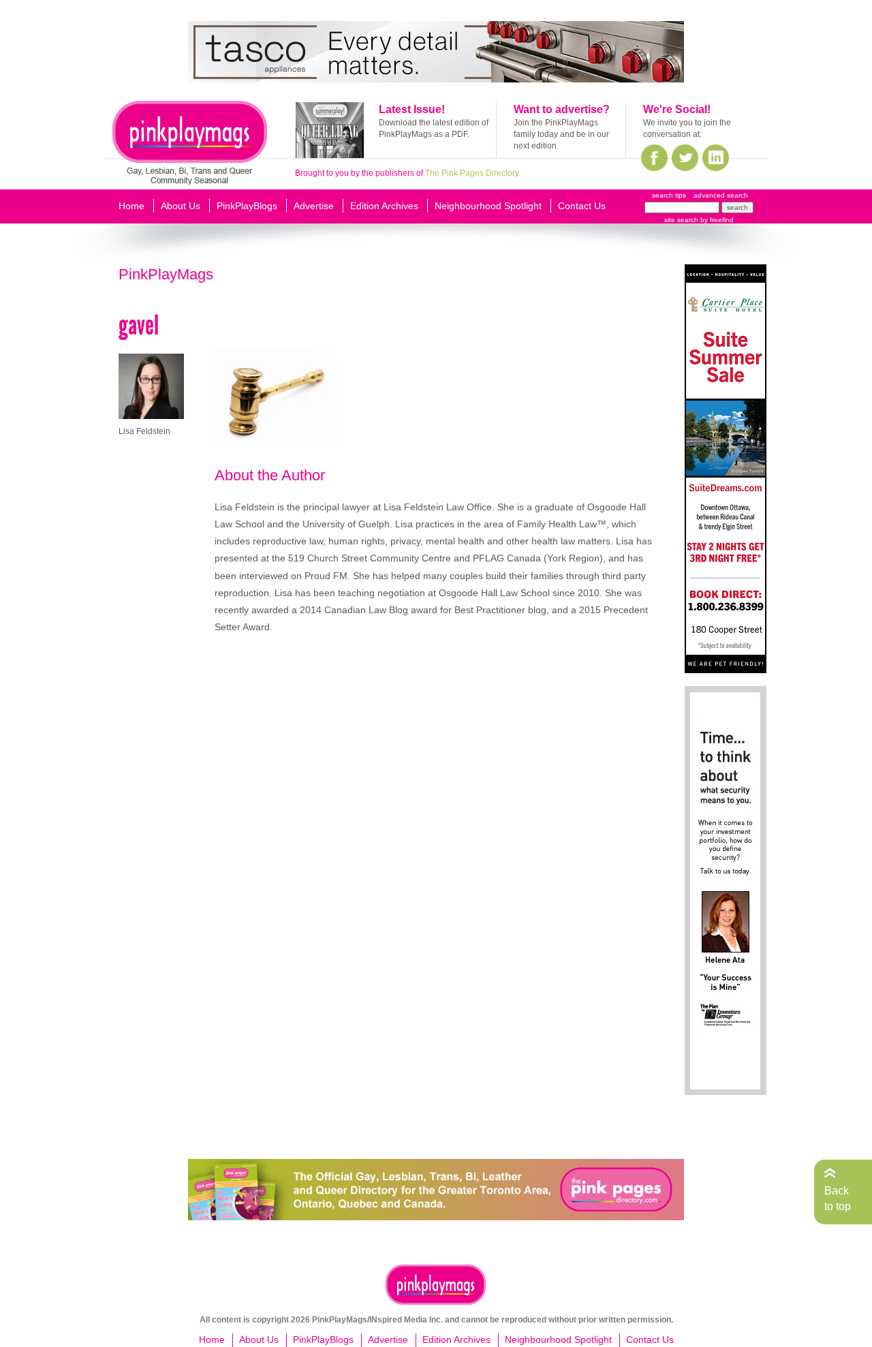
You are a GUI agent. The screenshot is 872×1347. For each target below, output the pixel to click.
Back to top (837, 1198)
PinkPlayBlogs (247, 205)
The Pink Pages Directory (472, 173)
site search (681, 219)
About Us (180, 205)
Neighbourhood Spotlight (488, 205)
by (716, 219)
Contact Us (582, 205)
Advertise (314, 205)
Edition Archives (384, 205)
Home (131, 205)
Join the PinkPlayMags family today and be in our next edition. (561, 134)
